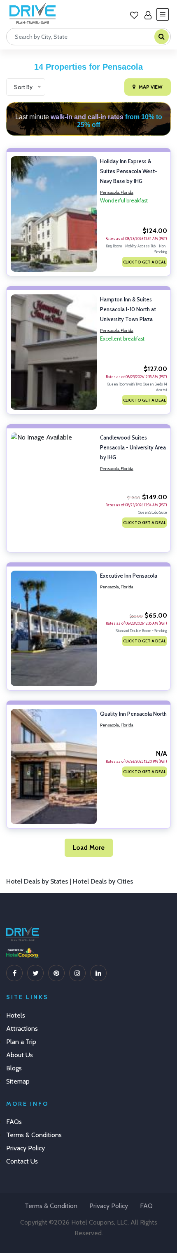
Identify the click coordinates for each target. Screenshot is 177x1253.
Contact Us (22, 1161)
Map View (151, 87)
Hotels (15, 1015)
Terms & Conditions (34, 1135)
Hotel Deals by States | (39, 881)
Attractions (22, 1028)
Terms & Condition (51, 1206)
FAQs (14, 1122)
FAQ (146, 1206)
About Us (19, 1055)
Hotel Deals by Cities (103, 881)
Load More (89, 847)
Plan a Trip (21, 1042)
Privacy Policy (25, 1148)
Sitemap (18, 1081)
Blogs (14, 1068)
